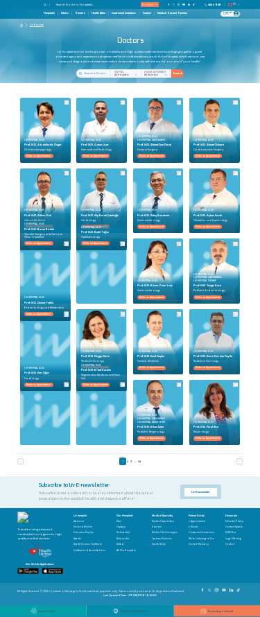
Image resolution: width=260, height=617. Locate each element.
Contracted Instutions (124, 13)
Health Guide (159, 545)
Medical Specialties (163, 522)
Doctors (80, 13)
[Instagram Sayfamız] (217, 588)
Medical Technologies (164, 533)
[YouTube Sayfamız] (224, 588)
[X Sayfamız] (210, 588)
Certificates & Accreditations (89, 551)
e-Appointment (197, 522)
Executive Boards (83, 533)
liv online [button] (147, 4)
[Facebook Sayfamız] (203, 588)
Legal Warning (233, 539)
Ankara (120, 545)
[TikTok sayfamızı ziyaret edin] (195, 4)
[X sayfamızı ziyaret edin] (173, 4)
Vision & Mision (82, 527)
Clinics (65, 13)
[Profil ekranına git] (236, 13)
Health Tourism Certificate (87, 545)
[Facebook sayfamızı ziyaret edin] (168, 4)
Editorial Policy (234, 522)
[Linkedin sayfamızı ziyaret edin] (189, 4)
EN (234, 4)
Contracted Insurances (201, 533)
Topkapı (120, 527)
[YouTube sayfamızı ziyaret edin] (183, 4)
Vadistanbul (123, 533)
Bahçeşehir (122, 539)
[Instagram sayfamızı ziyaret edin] (178, 4)
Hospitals (49, 13)
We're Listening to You (201, 539)
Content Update (234, 527)
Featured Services (162, 539)
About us (78, 522)
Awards (77, 539)
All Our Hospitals (126, 551)
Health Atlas (98, 13)
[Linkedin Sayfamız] (231, 588)
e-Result (193, 527)
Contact (147, 13)
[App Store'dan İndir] (52, 571)
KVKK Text (230, 533)
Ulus (118, 522)
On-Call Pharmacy (199, 545)
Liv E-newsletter (200, 492)
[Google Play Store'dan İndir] (28, 571)
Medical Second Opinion (172, 13)
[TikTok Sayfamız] (239, 588)
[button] (47, 4)
